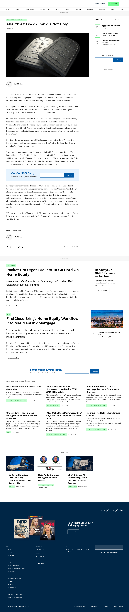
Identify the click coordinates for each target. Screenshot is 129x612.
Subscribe (113, 3)
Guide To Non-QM (43, 567)
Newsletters (100, 3)
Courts (12, 486)
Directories (30, 9)
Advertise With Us (79, 606)
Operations (11, 265)
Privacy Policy (118, 606)
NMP (122, 9)
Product (11, 555)
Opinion (10, 584)
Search (121, 4)
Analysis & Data (44, 9)
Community (11, 572)
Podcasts (102, 9)
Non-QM (67, 9)
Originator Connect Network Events (78, 550)
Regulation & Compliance (16, 568)
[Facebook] (7, 247)
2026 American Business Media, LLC (17, 606)
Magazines (40, 549)
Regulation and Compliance (16, 20)
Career (10, 581)
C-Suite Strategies (14, 575)
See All (118, 19)
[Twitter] (19, 247)
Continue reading (12, 306)
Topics (78, 9)
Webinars (90, 9)
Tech (57, 9)
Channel (11, 559)
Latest (8, 9)
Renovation (73, 486)
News (8, 546)
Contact (105, 606)
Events (18, 9)
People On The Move (46, 485)
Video (113, 9)
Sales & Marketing (14, 578)
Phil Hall (19, 84)
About (68, 546)
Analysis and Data (53, 405)
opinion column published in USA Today (28, 106)
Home (9, 549)
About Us (94, 606)
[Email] (22, 247)
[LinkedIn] (11, 247)
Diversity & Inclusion (15, 594)
